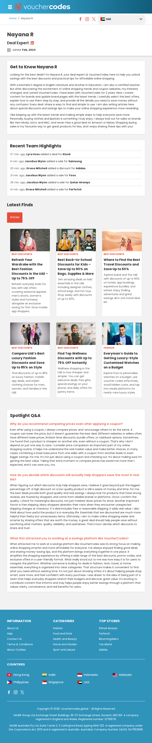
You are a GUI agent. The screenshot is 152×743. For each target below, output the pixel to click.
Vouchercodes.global (74, 709)
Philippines (21, 682)
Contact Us (14, 639)
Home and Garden (65, 644)
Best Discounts (22, 254)
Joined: (24, 50)
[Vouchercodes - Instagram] (87, 20)
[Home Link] (42, 6)
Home (13, 18)
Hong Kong (21, 675)
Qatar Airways (80, 182)
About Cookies (16, 650)
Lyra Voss (33, 154)
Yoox (72, 175)
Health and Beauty (65, 639)
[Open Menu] (10, 7)
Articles (14, 217)
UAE (108, 19)
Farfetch (75, 189)
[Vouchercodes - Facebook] (80, 20)
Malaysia (125, 675)
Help (10, 633)
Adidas (80, 168)
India (52, 675)
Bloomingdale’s (108, 639)
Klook (67, 154)
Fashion (109, 347)
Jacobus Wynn (35, 161)
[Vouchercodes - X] (94, 20)
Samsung (75, 161)
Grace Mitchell (36, 168)
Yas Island (105, 644)
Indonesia (91, 675)
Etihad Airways (108, 628)
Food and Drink (62, 633)
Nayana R (27, 18)
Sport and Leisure (64, 650)
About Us (13, 628)
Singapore (56, 682)
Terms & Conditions (20, 644)
